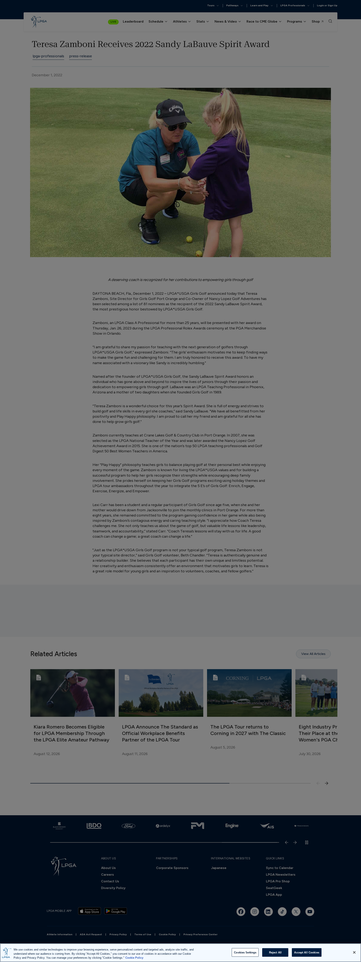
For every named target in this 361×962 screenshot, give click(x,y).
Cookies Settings (245, 952)
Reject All (275, 952)
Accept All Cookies (306, 952)
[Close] (354, 952)
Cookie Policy (134, 957)
